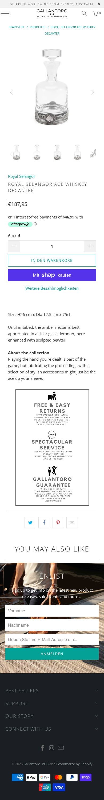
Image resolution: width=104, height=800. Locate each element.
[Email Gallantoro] (61, 748)
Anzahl (14, 235)
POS (45, 763)
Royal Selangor (21, 176)
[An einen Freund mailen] (72, 522)
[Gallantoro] (52, 13)
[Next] (92, 92)
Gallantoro (31, 763)
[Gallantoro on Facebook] (42, 748)
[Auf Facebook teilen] (44, 522)
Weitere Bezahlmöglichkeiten (52, 288)
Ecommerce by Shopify (74, 763)
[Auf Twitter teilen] (30, 522)
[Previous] (12, 92)
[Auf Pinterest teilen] (58, 522)
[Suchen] (84, 13)
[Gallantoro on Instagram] (52, 748)
